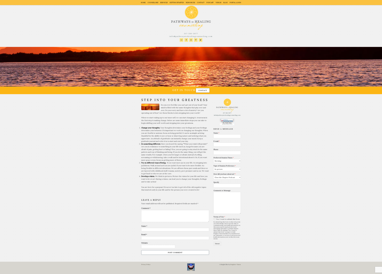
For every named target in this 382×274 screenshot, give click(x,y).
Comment (146, 208)
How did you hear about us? (224, 174)
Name (144, 226)
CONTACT (202, 90)
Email (144, 234)
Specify (216, 182)
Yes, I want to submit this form (228, 219)
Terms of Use (219, 217)
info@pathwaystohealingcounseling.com (191, 36)
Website (144, 243)
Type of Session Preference (224, 166)
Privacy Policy (145, 264)
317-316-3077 (191, 34)
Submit (217, 244)
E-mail (216, 141)
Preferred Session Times (223, 158)
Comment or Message (221, 190)
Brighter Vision (235, 264)
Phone (215, 149)
